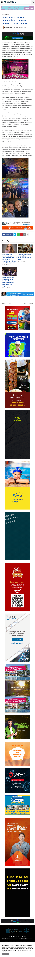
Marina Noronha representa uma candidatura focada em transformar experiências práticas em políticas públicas (9, 258)
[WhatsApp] (18, 234)
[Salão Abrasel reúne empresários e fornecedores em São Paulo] (25, 248)
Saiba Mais (4, 951)
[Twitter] (15, 234)
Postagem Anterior (6, 303)
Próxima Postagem (28, 303)
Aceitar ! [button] (5, 954)
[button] (2, 2)
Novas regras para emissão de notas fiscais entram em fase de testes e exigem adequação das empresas (9, 282)
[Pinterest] (21, 234)
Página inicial (5, 14)
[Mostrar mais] (28, 234)
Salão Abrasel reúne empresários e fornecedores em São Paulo (25, 257)
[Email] (24, 234)
